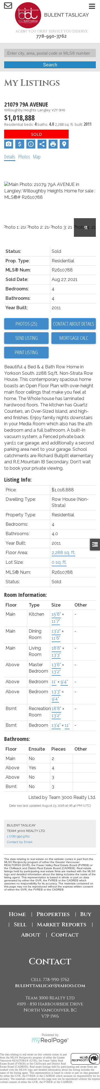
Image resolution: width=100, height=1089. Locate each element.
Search (50, 64)
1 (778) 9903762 (18, 836)
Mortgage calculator (73, 338)
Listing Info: (18, 479)
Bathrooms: (17, 739)
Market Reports (61, 924)
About (31, 935)
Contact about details (73, 323)
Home (17, 914)
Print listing (26, 352)
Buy (85, 914)
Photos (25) (26, 323)
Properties (53, 914)
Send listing (26, 338)
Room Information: (25, 594)
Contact (65, 935)
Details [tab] (9, 156)
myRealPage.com (50, 1041)
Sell (20, 924)
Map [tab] (37, 156)
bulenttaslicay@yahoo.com (50, 986)
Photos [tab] (24, 156)
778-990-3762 (51, 36)
